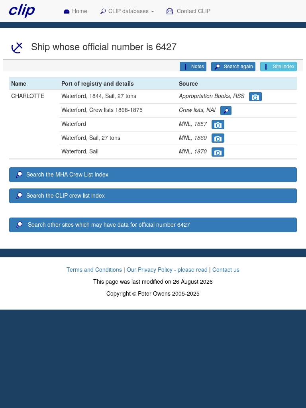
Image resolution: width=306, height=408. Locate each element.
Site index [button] (283, 66)
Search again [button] (238, 66)
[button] (255, 96)
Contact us (225, 269)
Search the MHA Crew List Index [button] (67, 174)
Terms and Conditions (94, 269)
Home (79, 11)
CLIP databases (129, 11)
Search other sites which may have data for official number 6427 (108, 224)
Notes (197, 66)
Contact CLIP (192, 11)
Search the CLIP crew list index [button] (65, 195)
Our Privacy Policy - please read (167, 269)
